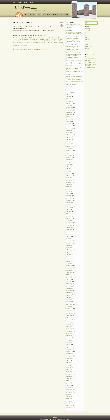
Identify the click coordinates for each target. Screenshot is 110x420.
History (66, 14)
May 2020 (68, 213)
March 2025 (68, 123)
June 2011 (68, 401)
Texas (43, 44)
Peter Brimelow (55, 41)
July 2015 (68, 317)
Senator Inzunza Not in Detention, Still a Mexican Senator (74, 29)
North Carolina (47, 41)
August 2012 (69, 378)
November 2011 (69, 392)
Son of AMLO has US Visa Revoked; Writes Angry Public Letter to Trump (73, 61)
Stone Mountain (23, 44)
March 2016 (68, 303)
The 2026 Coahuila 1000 (71, 44)
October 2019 (69, 225)
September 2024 (69, 134)
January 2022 (69, 177)
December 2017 (69, 265)
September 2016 (69, 292)
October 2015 (69, 312)
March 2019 (68, 238)
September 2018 (69, 249)
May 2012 (68, 383)
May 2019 (68, 234)
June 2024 (68, 139)
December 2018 (69, 243)
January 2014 (69, 349)
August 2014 (69, 337)
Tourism (86, 51)
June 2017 (68, 276)
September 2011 (69, 396)
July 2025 (68, 116)
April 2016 (68, 301)
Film (86, 35)
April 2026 (68, 100)
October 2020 (69, 204)
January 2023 (69, 155)
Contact (31, 2)
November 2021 (69, 180)
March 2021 (68, 195)
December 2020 (69, 200)
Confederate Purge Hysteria (19, 39)
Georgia (54, 39)
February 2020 (69, 218)
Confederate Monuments (57, 38)
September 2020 (69, 206)
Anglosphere (87, 28)
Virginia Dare (16, 45)
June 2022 (68, 168)
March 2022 (68, 173)
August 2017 (69, 272)
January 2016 (69, 306)
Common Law (48, 38)
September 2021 (69, 184)
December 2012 (69, 373)
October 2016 (69, 290)
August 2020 (69, 207)
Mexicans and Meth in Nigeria (72, 88)
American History (24, 38)
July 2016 (68, 295)
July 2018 (68, 252)
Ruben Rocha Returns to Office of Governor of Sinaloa (73, 47)
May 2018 (68, 256)
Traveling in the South (22, 22)
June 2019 (68, 233)
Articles (20, 2)
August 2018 (69, 251)
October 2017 (69, 268)
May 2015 (68, 321)
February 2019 (69, 240)
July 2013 (68, 360)
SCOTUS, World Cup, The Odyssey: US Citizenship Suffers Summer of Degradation (74, 68)
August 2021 (69, 186)
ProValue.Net (68, 419)
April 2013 (68, 365)
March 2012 (68, 387)
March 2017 (68, 281)
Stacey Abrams (16, 44)
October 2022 (69, 161)
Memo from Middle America (37, 41)
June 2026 (68, 96)
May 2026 (68, 98)
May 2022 (68, 170)
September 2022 (69, 162)
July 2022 (68, 166)
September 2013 (69, 356)
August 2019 (69, 229)
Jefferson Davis (21, 41)
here (26, 33)
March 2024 (68, 145)
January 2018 (69, 263)
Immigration (32, 14)
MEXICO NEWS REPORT (90, 58)
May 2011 (68, 403)
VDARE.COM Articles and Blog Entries (90, 65)
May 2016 (68, 299)
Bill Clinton (32, 38)
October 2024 (69, 132)
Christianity (87, 30)
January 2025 (69, 127)
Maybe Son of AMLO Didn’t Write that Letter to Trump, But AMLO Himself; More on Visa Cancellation (74, 54)
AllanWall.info (25, 7)
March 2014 (68, 346)
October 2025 (69, 110)
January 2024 (69, 148)
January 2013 (69, 371)
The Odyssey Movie (70, 86)
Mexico (26, 14)
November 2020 (69, 202)
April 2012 (68, 385)
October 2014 (69, 333)
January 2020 (69, 220)
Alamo (17, 38)
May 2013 (68, 364)
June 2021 (68, 189)
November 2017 (69, 267)
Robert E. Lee (37, 42)
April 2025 (68, 121)
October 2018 (69, 247)
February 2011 (69, 405)
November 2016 (69, 288)
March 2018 (68, 259)
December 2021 (69, 179)
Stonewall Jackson (32, 44)
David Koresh (29, 39)
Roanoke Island (30, 42)
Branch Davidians (40, 38)
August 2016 (69, 294)
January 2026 (69, 105)
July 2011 (68, 400)
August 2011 (69, 398)
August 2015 (69, 315)
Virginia (61, 44)
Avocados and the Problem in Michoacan (74, 81)
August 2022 (69, 164)
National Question (46, 14)
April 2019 (68, 236)
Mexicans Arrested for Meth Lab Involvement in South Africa (73, 37)
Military (86, 44)
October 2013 (69, 355)
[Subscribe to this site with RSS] (18, 13)
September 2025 (69, 112)
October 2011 (69, 394)
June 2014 (68, 340)
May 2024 (68, 141)
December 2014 (69, 330)
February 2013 (69, 369)
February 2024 (69, 146)
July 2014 (68, 339)
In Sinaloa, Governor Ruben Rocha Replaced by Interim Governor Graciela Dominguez (74, 34)
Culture (61, 14)
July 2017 (68, 274)
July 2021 (68, 188)
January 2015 (69, 328)
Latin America (55, 14)
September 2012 (69, 376)
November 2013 (69, 353)
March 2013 (68, 367)
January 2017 (69, 285)
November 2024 (69, 130)
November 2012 (69, 374)
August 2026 (69, 92)
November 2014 (69, 331)
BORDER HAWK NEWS (90, 60)
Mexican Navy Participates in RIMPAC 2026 (74, 76)
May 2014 (68, 342)
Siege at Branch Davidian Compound (55, 42)
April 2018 (68, 258)
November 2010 (69, 407)
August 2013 (69, 358)
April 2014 (68, 344)
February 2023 (69, 154)
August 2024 (69, 136)
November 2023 (69, 152)
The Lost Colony (55, 44)
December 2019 (69, 222)
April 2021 (68, 193)
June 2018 (68, 254)
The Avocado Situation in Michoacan (73, 79)
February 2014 (69, 347)
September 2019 (69, 227)
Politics (38, 14)
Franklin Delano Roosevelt (45, 39)
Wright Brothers (23, 45)
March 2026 (68, 101)
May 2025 (68, 119)
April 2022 (68, 172)
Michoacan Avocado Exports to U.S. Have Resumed (73, 64)
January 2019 (69, 241)
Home (14, 2)
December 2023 (69, 150)
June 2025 (68, 118)
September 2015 (69, 313)
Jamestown (15, 41)
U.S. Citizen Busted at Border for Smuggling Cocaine (73, 50)
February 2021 (69, 197)
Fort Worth (35, 39)
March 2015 (68, 324)
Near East (87, 48)
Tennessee (39, 44)
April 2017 (68, 279)
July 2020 (68, 209)
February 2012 (69, 389)
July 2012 (68, 380)
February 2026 (69, 103)
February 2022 (69, 175)
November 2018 (69, 245)
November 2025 (69, 109)
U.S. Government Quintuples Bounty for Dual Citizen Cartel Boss (74, 83)
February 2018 (69, 261)
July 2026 (68, 94)
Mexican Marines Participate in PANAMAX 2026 (72, 58)
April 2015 (68, 322)
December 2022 (69, 157)
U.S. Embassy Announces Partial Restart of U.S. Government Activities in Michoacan (74, 73)
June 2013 (68, 362)
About (25, 2)
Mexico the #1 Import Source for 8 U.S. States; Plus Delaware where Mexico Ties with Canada (74, 26)
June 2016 (68, 297)
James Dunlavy (60, 39)
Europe (86, 34)
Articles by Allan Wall (39, 10)
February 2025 (69, 125)
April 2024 (68, 143)
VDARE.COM (42, 35)
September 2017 (69, 270)
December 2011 (69, 391)
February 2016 (69, 304)
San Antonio (43, 42)
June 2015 (68, 319)
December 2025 (69, 107)
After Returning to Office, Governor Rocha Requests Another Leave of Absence (73, 41)
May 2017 (68, 277)
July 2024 (68, 137)
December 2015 (69, 308)
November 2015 (69, 310)
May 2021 (68, 191)
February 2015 (69, 326)
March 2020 (68, 216)
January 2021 (69, 198)
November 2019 (69, 224)
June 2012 (68, 382)
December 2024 (69, 128)
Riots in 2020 (23, 42)
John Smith (28, 41)
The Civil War (48, 44)
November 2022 (69, 159)
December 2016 (69, 286)
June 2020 (68, 211)
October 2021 (69, 182)
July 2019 (68, 231)
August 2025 (69, 114)
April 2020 (68, 215)
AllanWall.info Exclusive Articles (90, 68)
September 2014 (69, 335)
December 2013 (69, 351)
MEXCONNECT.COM (89, 62)
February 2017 (69, 283)
